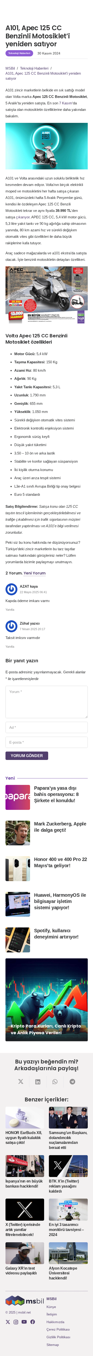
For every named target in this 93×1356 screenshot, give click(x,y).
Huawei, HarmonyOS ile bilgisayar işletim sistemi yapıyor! (60, 901)
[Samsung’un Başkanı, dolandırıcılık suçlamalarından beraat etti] (68, 1118)
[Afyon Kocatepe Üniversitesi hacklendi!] (68, 1253)
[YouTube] (24, 1322)
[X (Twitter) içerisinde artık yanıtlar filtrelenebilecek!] (24, 1209)
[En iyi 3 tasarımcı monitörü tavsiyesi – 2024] (68, 1209)
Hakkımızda (55, 1322)
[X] (7, 1322)
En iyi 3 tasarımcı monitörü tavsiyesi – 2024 (66, 1230)
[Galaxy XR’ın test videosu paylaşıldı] (24, 1253)
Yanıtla (9, 609)
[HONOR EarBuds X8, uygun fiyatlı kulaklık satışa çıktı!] (24, 1118)
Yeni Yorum (35, 573)
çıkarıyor (23, 217)
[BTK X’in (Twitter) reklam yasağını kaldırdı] (68, 1166)
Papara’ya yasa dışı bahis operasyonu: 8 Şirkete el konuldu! (56, 794)
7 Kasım (65, 103)
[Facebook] (32, 1322)
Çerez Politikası (58, 1329)
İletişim (51, 1314)
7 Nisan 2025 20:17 (32, 629)
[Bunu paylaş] (20, 1081)
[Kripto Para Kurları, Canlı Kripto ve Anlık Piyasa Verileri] (46, 999)
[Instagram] (16, 1322)
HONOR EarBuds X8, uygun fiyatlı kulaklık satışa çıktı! (23, 1138)
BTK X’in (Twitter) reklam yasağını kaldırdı (64, 1186)
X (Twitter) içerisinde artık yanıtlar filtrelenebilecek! (22, 1230)
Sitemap (52, 1345)
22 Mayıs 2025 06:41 (33, 592)
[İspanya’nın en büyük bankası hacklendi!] (24, 1166)
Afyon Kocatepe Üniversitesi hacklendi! (63, 1273)
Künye (51, 1307)
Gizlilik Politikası (58, 1337)
